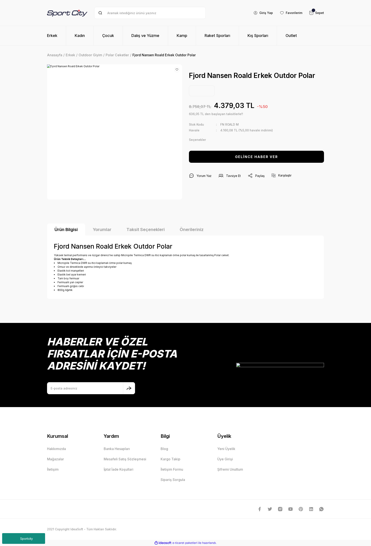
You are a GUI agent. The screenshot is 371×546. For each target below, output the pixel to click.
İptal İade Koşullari (118, 469)
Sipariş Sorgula (173, 480)
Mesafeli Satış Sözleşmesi (125, 459)
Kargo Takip (170, 459)
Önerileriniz (192, 229)
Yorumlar (102, 229)
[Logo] (67, 12)
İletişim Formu (172, 469)
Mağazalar (55, 459)
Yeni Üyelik (226, 449)
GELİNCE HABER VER (256, 157)
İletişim (53, 469)
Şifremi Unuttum (230, 469)
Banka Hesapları (117, 449)
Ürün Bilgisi (66, 229)
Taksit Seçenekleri (145, 229)
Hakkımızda (56, 449)
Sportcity (26, 538)
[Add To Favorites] (176, 69)
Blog (164, 449)
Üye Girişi (225, 459)
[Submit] (129, 388)
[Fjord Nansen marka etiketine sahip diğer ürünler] (202, 90)
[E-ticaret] (185, 543)
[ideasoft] (163, 543)
